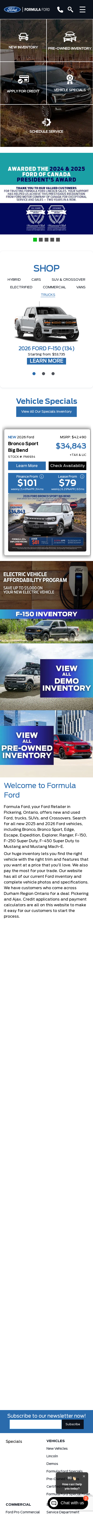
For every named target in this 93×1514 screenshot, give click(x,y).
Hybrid (14, 279)
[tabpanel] (46, 333)
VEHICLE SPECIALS (70, 90)
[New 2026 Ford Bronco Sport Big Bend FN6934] (47, 522)
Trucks (48, 295)
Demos (52, 1464)
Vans (81, 287)
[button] (23, 40)
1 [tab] (33, 373)
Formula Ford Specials (64, 1471)
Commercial (54, 287)
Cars (36, 279)
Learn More (27, 466)
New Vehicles (57, 1448)
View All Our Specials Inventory (46, 411)
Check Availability (67, 466)
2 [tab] (43, 373)
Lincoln (52, 1456)
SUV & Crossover (68, 279)
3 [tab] (52, 373)
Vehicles (55, 1441)
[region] (46, 198)
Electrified (21, 287)
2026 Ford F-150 (47, 348)
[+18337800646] (59, 10)
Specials (14, 1442)
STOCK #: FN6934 (21, 456)
